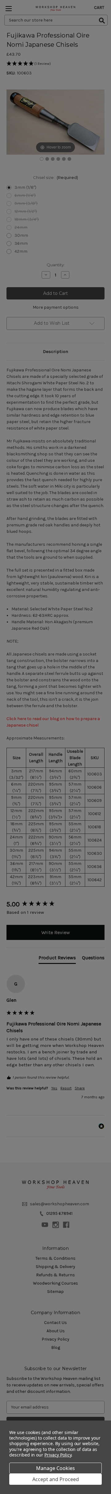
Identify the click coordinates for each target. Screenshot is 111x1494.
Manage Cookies (55, 1468)
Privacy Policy (57, 1455)
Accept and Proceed (55, 1479)
